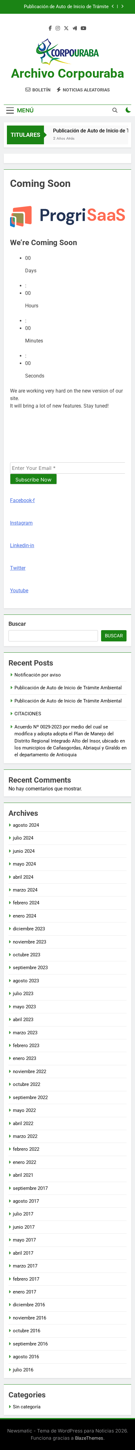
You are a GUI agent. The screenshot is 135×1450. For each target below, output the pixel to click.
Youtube (19, 591)
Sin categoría (26, 1407)
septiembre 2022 (30, 1097)
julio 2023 (23, 993)
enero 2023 (24, 1058)
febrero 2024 (26, 903)
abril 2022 (23, 1123)
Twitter (17, 568)
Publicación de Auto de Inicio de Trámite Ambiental (66, 6)
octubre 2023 (26, 955)
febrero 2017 (26, 1279)
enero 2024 (24, 916)
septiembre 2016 (30, 1344)
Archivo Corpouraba (67, 73)
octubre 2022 (26, 1084)
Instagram (21, 523)
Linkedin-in (22, 545)
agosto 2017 (26, 1201)
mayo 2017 (24, 1240)
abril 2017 (23, 1253)
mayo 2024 (24, 864)
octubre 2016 (26, 1331)
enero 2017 (24, 1292)
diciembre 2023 (29, 929)
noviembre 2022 (29, 1071)
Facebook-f (22, 500)
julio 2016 (23, 1370)
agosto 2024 (26, 825)
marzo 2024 (25, 890)
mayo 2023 (24, 1007)
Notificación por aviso (37, 675)
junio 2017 (24, 1227)
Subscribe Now (33, 479)
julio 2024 (23, 838)
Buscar (17, 623)
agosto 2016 (26, 1357)
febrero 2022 (26, 1149)
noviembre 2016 (29, 1318)
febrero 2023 (26, 1045)
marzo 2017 (25, 1266)
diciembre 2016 (29, 1305)
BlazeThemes (89, 1438)
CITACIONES (27, 714)
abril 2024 (23, 877)
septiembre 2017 (30, 1188)
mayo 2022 (24, 1110)
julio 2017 (23, 1214)
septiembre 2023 (30, 967)
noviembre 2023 (29, 942)
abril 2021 (23, 1175)
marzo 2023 (25, 1033)
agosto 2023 (26, 981)
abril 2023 (23, 1019)
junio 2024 (24, 851)
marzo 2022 (25, 1136)
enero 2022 (24, 1162)
